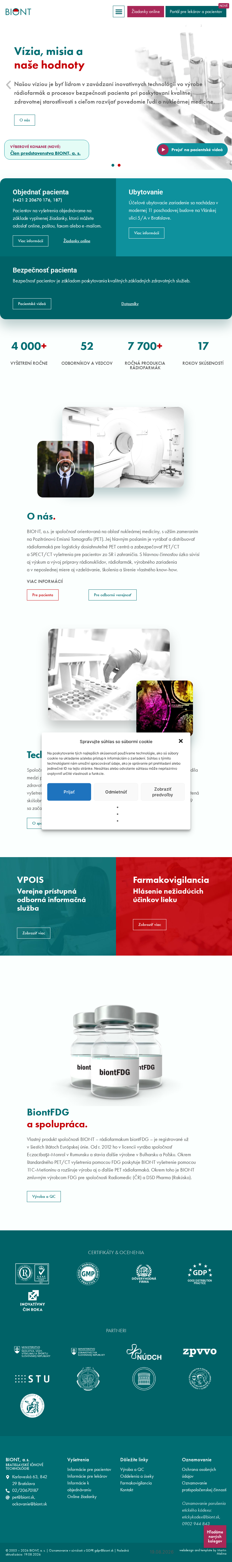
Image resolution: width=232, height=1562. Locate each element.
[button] (181, 741)
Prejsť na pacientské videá (197, 149)
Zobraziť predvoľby (162, 791)
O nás (25, 120)
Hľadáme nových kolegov (215, 1536)
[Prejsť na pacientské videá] (163, 149)
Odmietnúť (116, 792)
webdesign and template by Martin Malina (202, 1551)
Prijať (69, 792)
